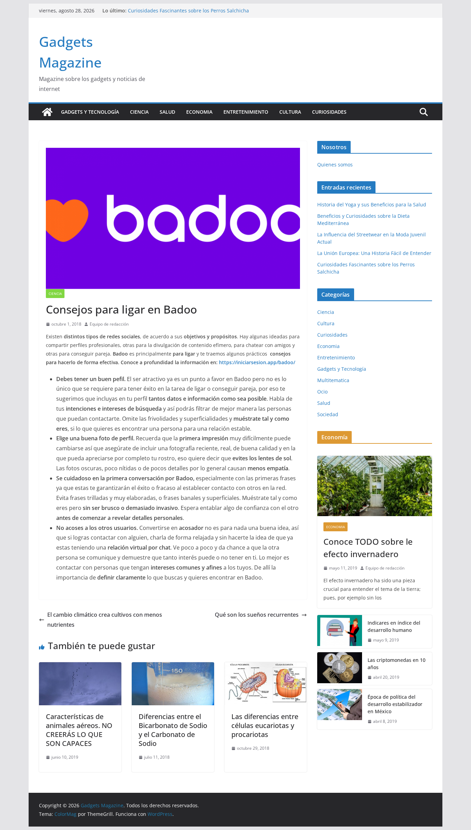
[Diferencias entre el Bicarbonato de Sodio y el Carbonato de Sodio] (173, 667)
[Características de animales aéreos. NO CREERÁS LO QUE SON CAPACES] (80, 667)
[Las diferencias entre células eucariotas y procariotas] (265, 667)
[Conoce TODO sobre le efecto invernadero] (374, 486)
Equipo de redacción (109, 324)
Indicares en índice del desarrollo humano (394, 626)
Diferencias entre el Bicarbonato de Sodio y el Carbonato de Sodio (173, 730)
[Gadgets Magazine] (47, 112)
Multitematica (333, 380)
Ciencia (139, 112)
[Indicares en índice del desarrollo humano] (339, 631)
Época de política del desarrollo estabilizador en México (395, 704)
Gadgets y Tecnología (90, 112)
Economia (199, 112)
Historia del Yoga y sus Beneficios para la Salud (371, 204)
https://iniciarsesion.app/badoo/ (257, 362)
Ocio (322, 391)
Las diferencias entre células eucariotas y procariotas (264, 725)
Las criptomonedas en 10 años (396, 663)
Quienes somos (335, 164)
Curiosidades (329, 112)
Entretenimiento (245, 112)
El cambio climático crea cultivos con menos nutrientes (104, 619)
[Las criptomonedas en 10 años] (339, 668)
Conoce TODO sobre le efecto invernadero (368, 548)
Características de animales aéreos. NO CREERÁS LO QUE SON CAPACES (79, 730)
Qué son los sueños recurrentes (257, 614)
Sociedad (327, 414)
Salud (167, 112)
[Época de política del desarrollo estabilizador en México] (339, 709)
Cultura (290, 112)
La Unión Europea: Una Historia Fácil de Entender (185, 9)
